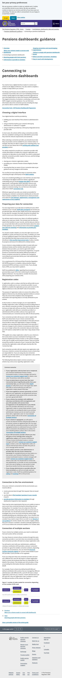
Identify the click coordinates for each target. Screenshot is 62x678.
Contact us (35, 637)
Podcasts (35, 663)
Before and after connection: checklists (45, 57)
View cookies (21, 17)
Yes (17, 629)
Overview (6, 48)
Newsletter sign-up (47, 638)
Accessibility (18, 673)
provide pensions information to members (16, 499)
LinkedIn (46, 649)
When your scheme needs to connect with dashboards (16, 51)
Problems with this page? (52, 629)
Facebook (47, 643)
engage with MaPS (24, 181)
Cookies (24, 673)
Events (34, 654)
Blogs (33, 651)
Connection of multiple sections (16, 432)
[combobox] (27, 23)
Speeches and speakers (36, 658)
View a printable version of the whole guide (15, 622)
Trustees (27, 29)
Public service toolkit (24, 659)
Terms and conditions (35, 673)
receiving (15, 474)
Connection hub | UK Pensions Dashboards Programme (19, 108)
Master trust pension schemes (24, 646)
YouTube (46, 653)
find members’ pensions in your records (25, 495)
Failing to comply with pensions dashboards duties (46, 53)
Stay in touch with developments (43, 59)
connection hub (18, 189)
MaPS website (29, 174)
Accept (6, 18)
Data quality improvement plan (19, 240)
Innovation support (23, 664)
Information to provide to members (14, 60)
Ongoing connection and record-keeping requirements (45, 49)
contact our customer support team (17, 376)
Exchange (23, 651)
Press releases (36, 647)
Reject (13, 18)
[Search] (36, 23)
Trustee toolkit (24, 655)
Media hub (35, 644)
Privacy (28, 673)
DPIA (17, 270)
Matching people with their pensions (15, 57)
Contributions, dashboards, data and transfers (45, 29)
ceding (8, 474)
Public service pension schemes (24, 639)
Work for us (35, 641)
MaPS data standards (23, 209)
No (20, 629)
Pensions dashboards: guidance (13, 31)
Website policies (11, 673)
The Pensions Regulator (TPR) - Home (13, 29)
